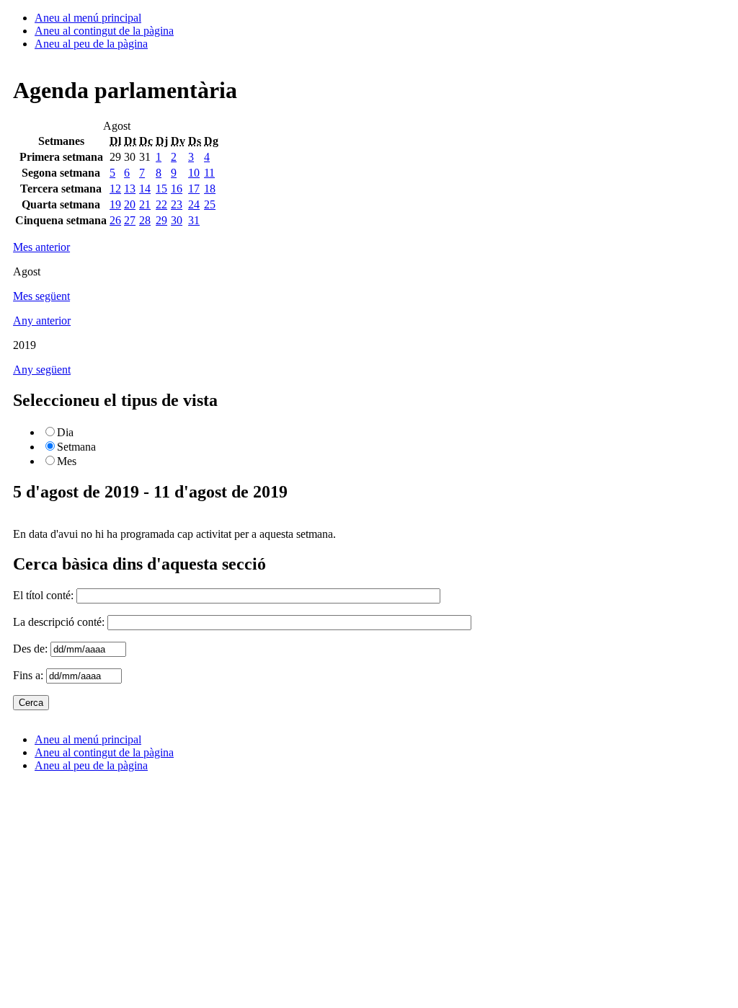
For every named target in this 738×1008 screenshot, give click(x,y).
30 (176, 220)
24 (194, 204)
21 (145, 204)
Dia (65, 432)
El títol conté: (44, 595)
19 (115, 204)
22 (161, 204)
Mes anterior (41, 247)
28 (145, 220)
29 (161, 220)
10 (194, 173)
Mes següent (41, 296)
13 (129, 188)
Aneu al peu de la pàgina (91, 43)
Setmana (76, 447)
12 (115, 188)
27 (129, 220)
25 (209, 204)
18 (209, 188)
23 (176, 204)
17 (194, 188)
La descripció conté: (60, 622)
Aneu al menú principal (88, 18)
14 (145, 188)
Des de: (31, 648)
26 (115, 220)
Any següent (42, 369)
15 (161, 188)
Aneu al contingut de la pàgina (104, 31)
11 (209, 173)
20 (129, 204)
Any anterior (42, 320)
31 (194, 220)
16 (176, 188)
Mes (66, 461)
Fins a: (29, 675)
